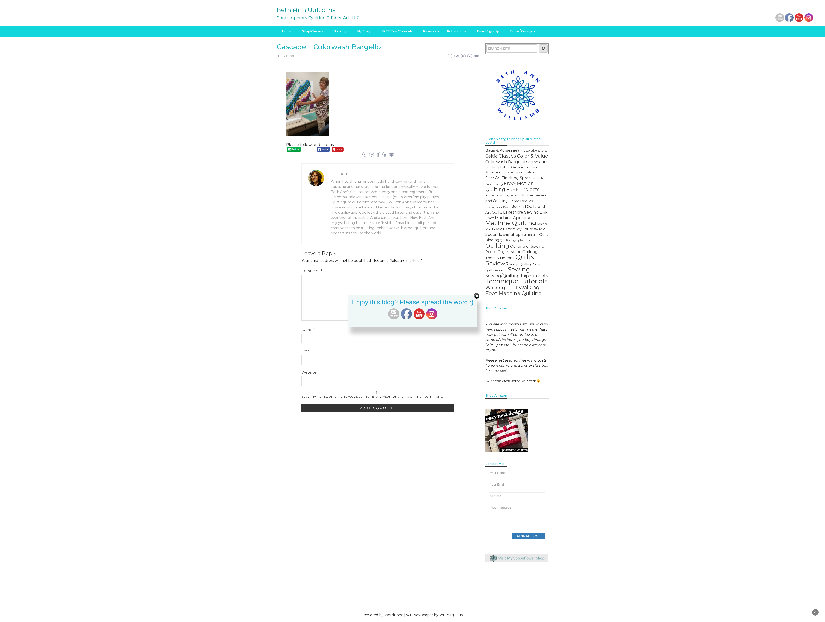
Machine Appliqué (513, 217)
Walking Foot (501, 288)
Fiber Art (493, 178)
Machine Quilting (510, 223)
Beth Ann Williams (306, 10)
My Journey (527, 229)
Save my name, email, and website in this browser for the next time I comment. (372, 396)
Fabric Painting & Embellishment (519, 172)
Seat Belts (501, 270)
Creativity (492, 167)
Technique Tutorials (516, 281)
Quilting (497, 245)
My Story (364, 31)
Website (308, 372)
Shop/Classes (312, 31)
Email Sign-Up (488, 31)
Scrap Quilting (520, 264)
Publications (456, 31)
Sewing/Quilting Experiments (516, 275)
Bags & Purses (498, 150)
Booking (340, 31)
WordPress (393, 615)
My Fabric (505, 229)
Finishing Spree (516, 177)
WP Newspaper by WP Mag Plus (434, 615)
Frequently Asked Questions (502, 195)
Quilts (524, 257)
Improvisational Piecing (498, 207)
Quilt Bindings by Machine (515, 240)
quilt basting (529, 234)
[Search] (543, 48)
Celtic (491, 156)
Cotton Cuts (536, 162)
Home (286, 31)
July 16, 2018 (287, 56)
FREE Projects (522, 189)
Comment (311, 271)
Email (307, 351)
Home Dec (518, 201)
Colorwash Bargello (505, 161)
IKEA (530, 201)
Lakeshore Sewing (521, 212)
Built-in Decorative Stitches (530, 150)
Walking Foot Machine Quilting (513, 290)
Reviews (429, 31)
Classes (507, 156)
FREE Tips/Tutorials (396, 31)
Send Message (528, 536)
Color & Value (532, 156)
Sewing (519, 269)
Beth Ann (339, 174)
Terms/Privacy (521, 31)
